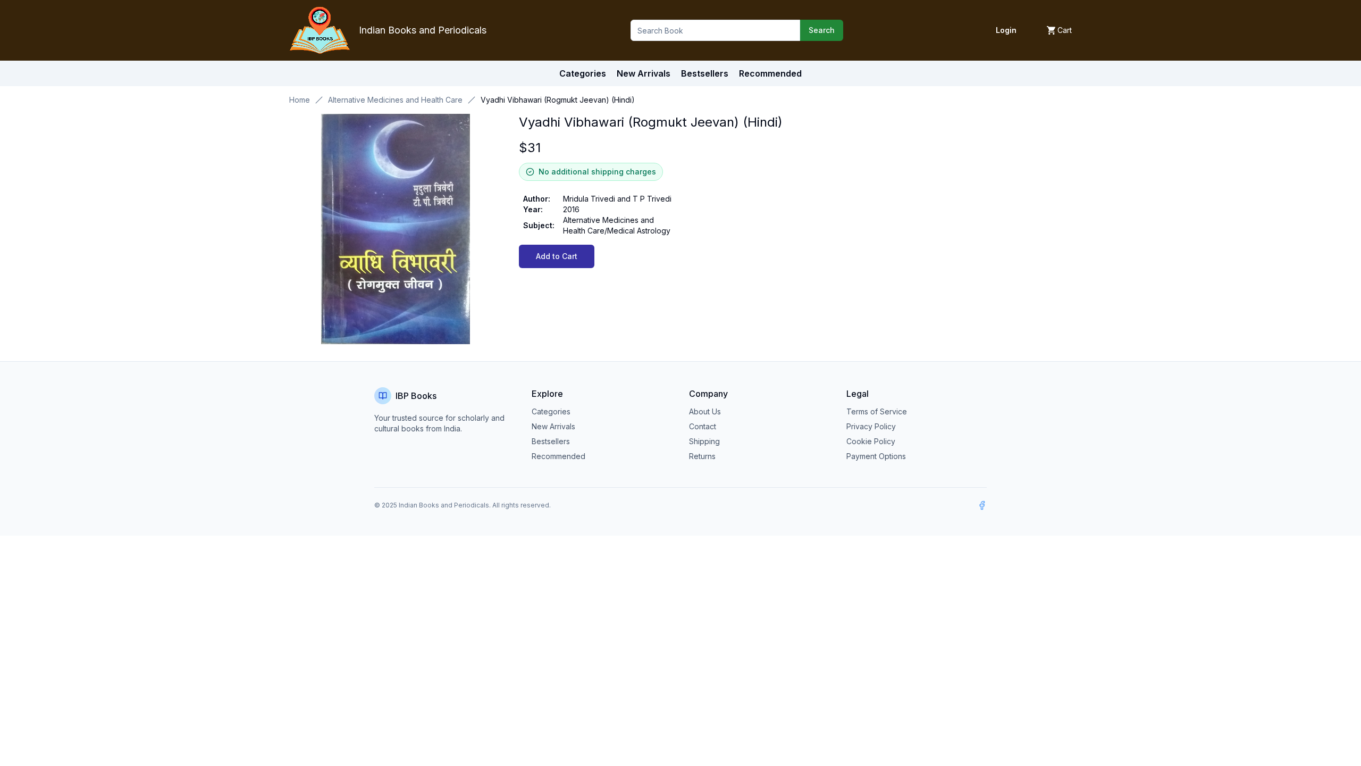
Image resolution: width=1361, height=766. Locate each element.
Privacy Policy (871, 426)
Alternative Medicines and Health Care (395, 99)
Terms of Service (876, 411)
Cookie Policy (870, 441)
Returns (702, 456)
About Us (705, 411)
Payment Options (876, 456)
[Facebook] (982, 505)
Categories (582, 73)
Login (1006, 30)
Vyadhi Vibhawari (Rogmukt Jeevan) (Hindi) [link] (558, 99)
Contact (702, 426)
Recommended (558, 456)
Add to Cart (556, 256)
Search (822, 30)
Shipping (704, 441)
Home (299, 99)
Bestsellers (551, 441)
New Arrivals (553, 426)
